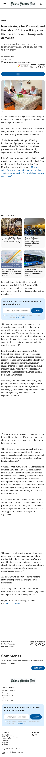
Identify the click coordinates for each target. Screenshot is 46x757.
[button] (5, 4)
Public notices (7, 700)
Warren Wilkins (9, 56)
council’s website (12, 603)
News (3, 20)
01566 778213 (14, 748)
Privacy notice (20, 317)
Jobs (3, 698)
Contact (5, 693)
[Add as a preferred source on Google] (23, 66)
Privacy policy (7, 695)
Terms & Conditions (9, 691)
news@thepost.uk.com (14, 752)
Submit (37, 310)
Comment (38, 668)
